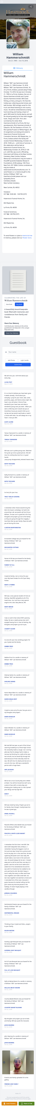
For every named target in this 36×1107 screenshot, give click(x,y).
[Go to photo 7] (18, 1072)
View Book (9, 304)
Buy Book (19, 304)
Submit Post (18, 364)
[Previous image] (4, 1062)
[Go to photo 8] (19, 1072)
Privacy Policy (12, 1099)
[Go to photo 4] (15, 1072)
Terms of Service (23, 1099)
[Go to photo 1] (11, 1072)
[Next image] (32, 1062)
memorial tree (27, 236)
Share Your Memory (12, 333)
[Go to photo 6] (17, 1072)
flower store (27, 238)
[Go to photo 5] (16, 1072)
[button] (18, 1062)
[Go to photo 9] (20, 1072)
